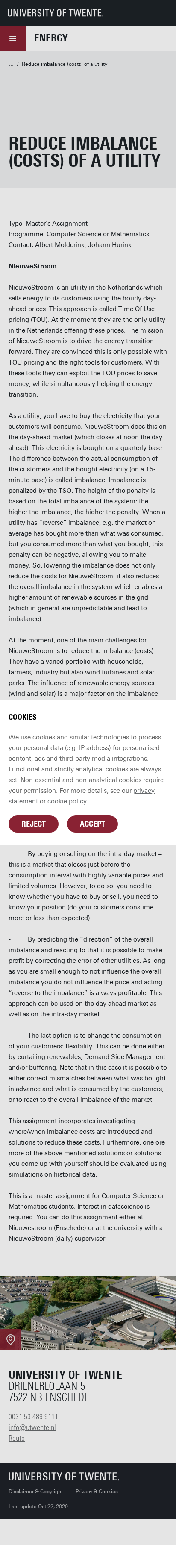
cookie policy (67, 801)
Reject (33, 824)
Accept (92, 824)
